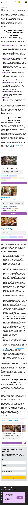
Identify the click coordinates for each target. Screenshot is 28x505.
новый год (9, 145)
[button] (25, 428)
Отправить (14, 478)
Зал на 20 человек (6, 228)
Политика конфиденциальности (8, 489)
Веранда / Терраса (6, 177)
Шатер (3, 180)
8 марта (17, 145)
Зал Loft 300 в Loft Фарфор (10, 420)
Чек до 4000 (5, 206)
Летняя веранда (6, 167)
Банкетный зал (13, 175)
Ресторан (21, 177)
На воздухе (15, 177)
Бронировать (14, 183)
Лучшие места (19, 2)
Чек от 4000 (5, 175)
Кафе (2, 496)
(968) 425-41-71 (7, 503)
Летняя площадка (6, 210)
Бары (2, 497)
